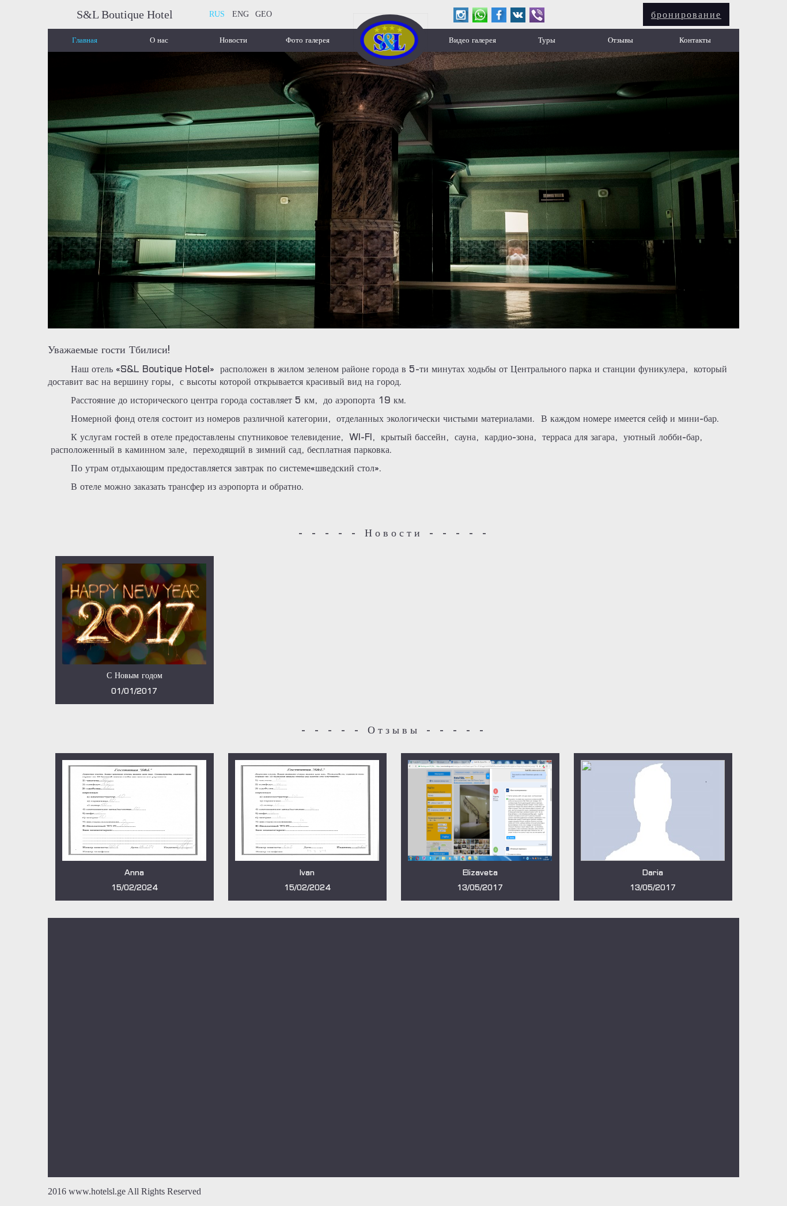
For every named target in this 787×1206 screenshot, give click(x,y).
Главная (84, 40)
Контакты (695, 40)
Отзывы (620, 40)
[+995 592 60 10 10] (536, 14)
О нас (159, 40)
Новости (233, 40)
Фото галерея (308, 40)
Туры (546, 40)
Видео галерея (472, 40)
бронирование (686, 14)
